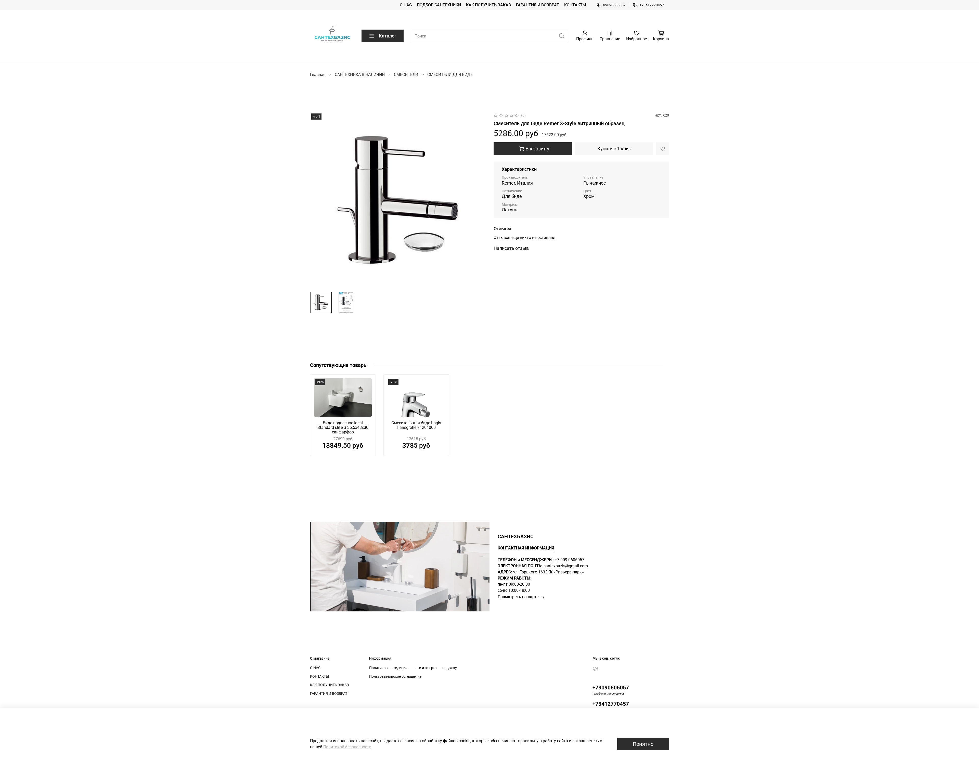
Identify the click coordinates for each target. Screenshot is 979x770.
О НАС (406, 5)
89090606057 (614, 5)
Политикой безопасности (347, 747)
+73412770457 (651, 5)
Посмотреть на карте (518, 596)
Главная (318, 74)
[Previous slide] (318, 200)
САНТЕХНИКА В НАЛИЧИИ (360, 74)
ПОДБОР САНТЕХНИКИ (439, 5)
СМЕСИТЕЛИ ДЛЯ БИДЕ (450, 74)
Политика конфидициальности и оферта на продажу (413, 668)
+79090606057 (610, 688)
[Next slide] (477, 200)
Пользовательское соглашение (395, 676)
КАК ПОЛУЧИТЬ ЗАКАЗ (488, 5)
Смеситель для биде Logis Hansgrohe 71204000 (416, 425)
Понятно (643, 744)
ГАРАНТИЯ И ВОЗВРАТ (537, 5)
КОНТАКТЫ (575, 5)
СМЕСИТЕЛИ (406, 74)
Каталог (387, 36)
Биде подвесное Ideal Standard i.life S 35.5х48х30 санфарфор (342, 428)
